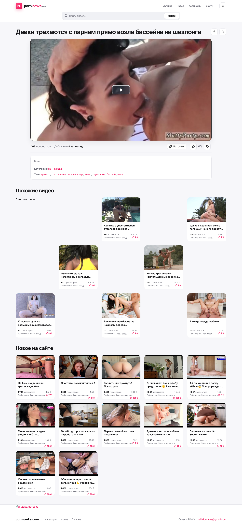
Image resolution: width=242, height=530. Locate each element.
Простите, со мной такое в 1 (78, 383)
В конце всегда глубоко (204, 321)
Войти (209, 5)
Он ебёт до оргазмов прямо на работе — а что (78, 433)
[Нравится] (193, 146)
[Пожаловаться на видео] (222, 32)
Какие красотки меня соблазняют (31, 481)
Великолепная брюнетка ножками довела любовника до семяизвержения (119, 323)
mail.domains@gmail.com (211, 519)
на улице (78, 174)
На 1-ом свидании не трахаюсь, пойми (30, 385)
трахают (45, 174)
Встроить (179, 146)
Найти (171, 15)
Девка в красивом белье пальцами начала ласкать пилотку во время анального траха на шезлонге (206, 227)
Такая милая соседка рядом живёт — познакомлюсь (31, 433)
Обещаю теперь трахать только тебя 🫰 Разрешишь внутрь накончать (78, 481)
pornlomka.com (27, 519)
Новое (180, 5)
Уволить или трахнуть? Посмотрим (118, 385)
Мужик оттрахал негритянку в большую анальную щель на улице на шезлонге (76, 275)
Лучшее (167, 5)
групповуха (99, 174)
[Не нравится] (207, 146)
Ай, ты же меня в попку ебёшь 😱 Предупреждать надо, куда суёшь (206, 385)
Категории (195, 5)
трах (54, 174)
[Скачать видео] (214, 32)
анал (120, 174)
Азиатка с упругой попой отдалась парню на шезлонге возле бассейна (120, 227)
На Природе (55, 168)
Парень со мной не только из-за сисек (120, 433)
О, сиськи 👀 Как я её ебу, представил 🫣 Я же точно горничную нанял (163, 385)
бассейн (111, 174)
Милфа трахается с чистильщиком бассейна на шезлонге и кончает (162, 275)
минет (87, 174)
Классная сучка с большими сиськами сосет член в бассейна (35, 323)
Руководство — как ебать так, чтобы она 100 (163, 433)
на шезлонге (65, 174)
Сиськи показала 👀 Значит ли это (202, 433)
